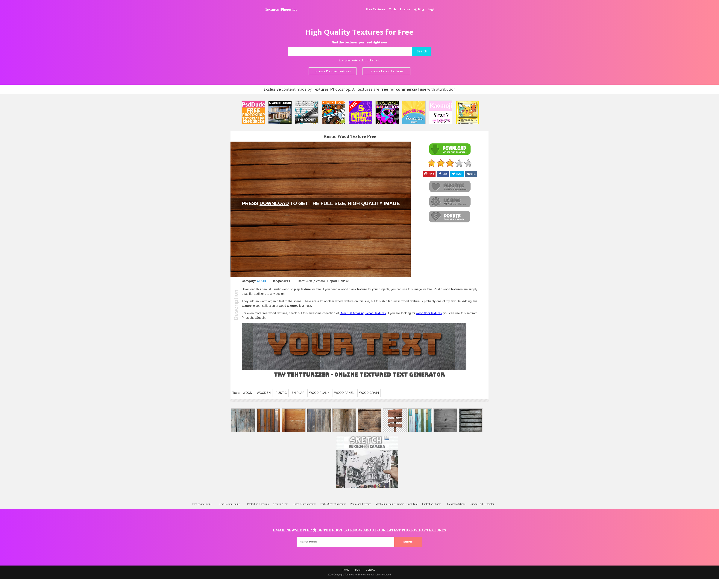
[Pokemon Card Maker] (467, 112)
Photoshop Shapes (431, 504)
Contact (371, 570)
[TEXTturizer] (354, 369)
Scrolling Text (280, 504)
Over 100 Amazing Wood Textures (363, 313)
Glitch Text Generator (304, 504)
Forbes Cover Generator (333, 504)
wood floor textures (429, 313)
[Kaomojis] (440, 112)
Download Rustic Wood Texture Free (450, 149)
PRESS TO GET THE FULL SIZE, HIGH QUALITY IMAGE (321, 203)
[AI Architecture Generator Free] (280, 112)
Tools (392, 9)
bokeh (370, 60)
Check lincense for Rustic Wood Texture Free (450, 201)
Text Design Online (229, 504)
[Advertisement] (359, 498)
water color (358, 60)
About (357, 570)
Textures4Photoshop (281, 9)
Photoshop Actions (455, 504)
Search (421, 51)
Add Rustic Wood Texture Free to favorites (450, 186)
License (405, 9)
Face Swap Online (202, 504)
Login (431, 9)
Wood (261, 281)
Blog (420, 9)
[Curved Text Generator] (414, 112)
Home (345, 570)
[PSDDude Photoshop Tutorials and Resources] (253, 112)
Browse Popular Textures (333, 71)
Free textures (375, 9)
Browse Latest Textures (386, 71)
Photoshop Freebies (360, 504)
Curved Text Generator (482, 504)
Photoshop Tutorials (258, 504)
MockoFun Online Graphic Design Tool (396, 504)
